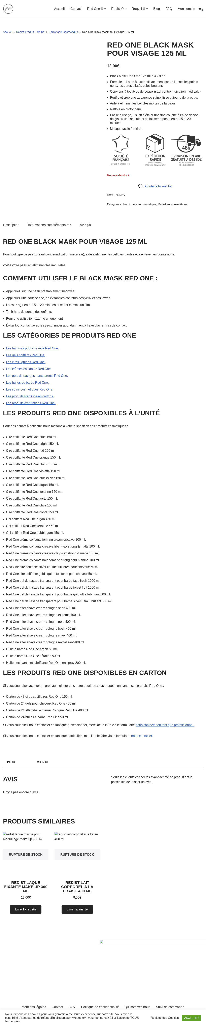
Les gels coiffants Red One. (25, 355)
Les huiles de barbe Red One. (27, 382)
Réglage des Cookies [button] (165, 1017)
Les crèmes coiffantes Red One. (29, 369)
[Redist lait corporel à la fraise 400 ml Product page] (77, 854)
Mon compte (186, 8)
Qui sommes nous (137, 1007)
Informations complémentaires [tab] (49, 225)
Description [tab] (11, 225)
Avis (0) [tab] (85, 225)
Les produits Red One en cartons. (30, 396)
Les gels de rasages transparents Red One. (37, 375)
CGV (71, 1007)
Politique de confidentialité (100, 1007)
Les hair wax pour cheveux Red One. (32, 348)
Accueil (59, 8)
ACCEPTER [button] (191, 1017)
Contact (75, 8)
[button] (105, 8)
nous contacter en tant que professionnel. (165, 725)
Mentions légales (34, 1007)
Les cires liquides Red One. (25, 362)
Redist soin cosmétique (63, 31)
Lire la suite (26, 909)
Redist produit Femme (30, 31)
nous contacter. (142, 736)
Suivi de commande (170, 1007)
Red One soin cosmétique (139, 204)
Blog (156, 8)
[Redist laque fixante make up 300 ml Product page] (25, 854)
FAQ (169, 8)
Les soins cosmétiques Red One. (29, 389)
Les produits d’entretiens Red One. (31, 403)
